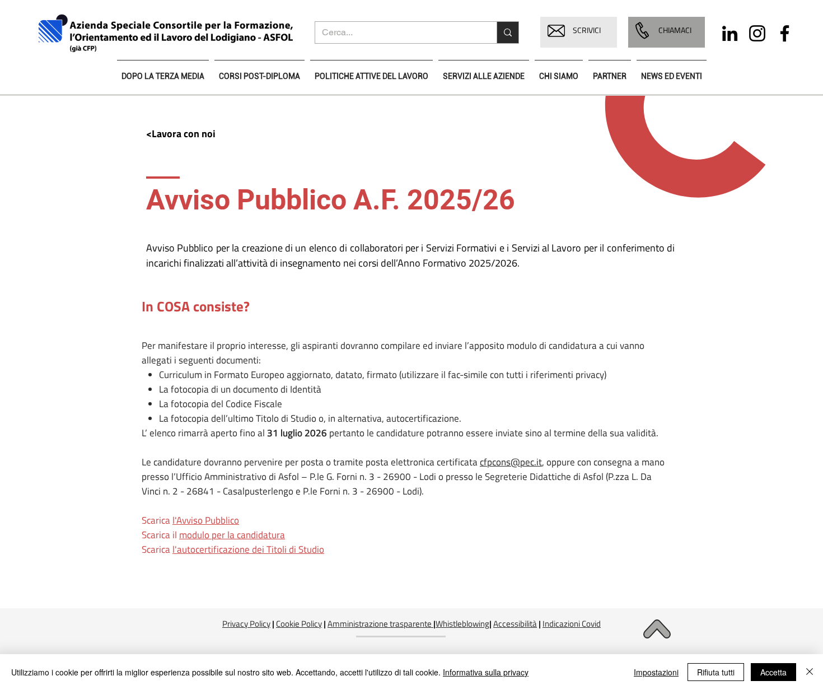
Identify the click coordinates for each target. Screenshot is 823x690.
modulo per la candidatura (232, 535)
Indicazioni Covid (572, 623)
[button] (556, 31)
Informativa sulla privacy (486, 672)
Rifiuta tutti (716, 672)
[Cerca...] (507, 32)
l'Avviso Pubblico (205, 520)
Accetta (773, 672)
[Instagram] (757, 33)
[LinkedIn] (730, 33)
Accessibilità (515, 623)
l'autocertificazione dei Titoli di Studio (248, 549)
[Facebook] (785, 33)
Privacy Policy (246, 623)
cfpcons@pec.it (511, 462)
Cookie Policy (299, 623)
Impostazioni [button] (656, 672)
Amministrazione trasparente (380, 623)
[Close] (809, 672)
